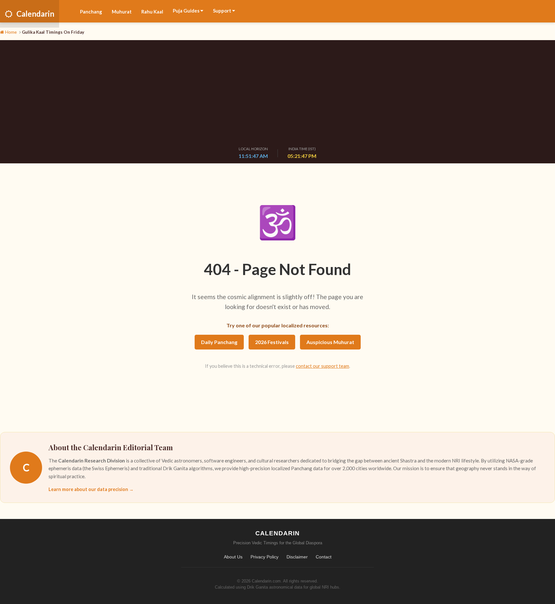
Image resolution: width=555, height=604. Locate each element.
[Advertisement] (277, 95)
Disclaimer (297, 556)
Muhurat (122, 11)
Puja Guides (186, 10)
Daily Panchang (219, 342)
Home (10, 32)
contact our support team (322, 366)
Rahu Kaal (152, 11)
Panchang (91, 11)
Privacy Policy (264, 556)
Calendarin (35, 13)
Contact (323, 556)
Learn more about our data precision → (91, 489)
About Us (233, 556)
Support (222, 10)
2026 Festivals (272, 342)
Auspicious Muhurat (330, 342)
